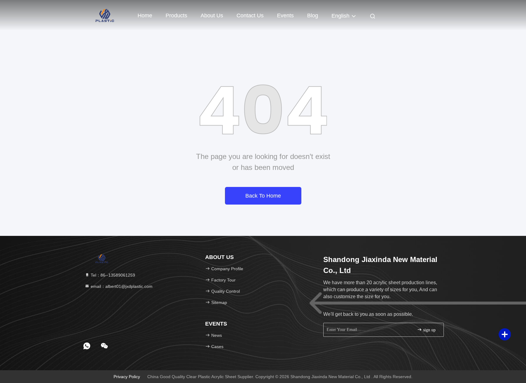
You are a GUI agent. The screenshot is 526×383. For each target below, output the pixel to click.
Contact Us (250, 15)
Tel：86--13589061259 (112, 275)
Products (176, 15)
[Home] (104, 15)
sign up (429, 330)
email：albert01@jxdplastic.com (121, 286)
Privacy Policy (127, 376)
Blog (312, 15)
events (285, 15)
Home (145, 15)
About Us (212, 15)
